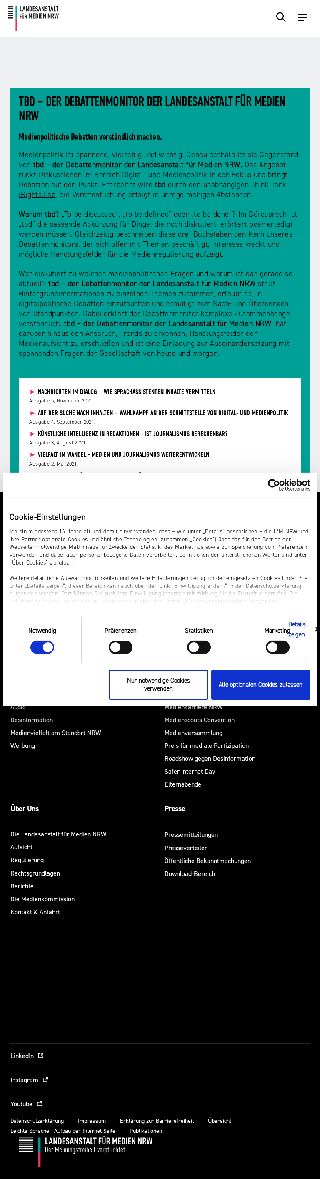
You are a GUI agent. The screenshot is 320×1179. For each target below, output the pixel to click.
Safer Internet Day (190, 771)
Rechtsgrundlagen (35, 873)
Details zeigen (297, 629)
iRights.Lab (37, 195)
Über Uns (24, 809)
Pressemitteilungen (191, 834)
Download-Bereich (190, 873)
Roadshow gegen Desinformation (210, 758)
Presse (175, 809)
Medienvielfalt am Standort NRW (55, 732)
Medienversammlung (193, 732)
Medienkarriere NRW (193, 707)
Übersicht (219, 1121)
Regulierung (27, 860)
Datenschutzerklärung (37, 1121)
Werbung (22, 745)
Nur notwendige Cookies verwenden (158, 685)
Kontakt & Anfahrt (35, 912)
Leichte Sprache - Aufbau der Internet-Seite (62, 1131)
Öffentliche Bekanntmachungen (208, 860)
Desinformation (31, 719)
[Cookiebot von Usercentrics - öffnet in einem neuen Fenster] (274, 485)
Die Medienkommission (42, 899)
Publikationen (146, 1131)
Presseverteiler (186, 848)
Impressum (92, 1121)
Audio (18, 707)
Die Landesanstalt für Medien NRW (58, 834)
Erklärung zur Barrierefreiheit (157, 1121)
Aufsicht (21, 847)
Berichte (22, 886)
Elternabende (183, 784)
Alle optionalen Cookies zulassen (260, 685)
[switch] (120, 647)
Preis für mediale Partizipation (207, 745)
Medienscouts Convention (200, 719)
